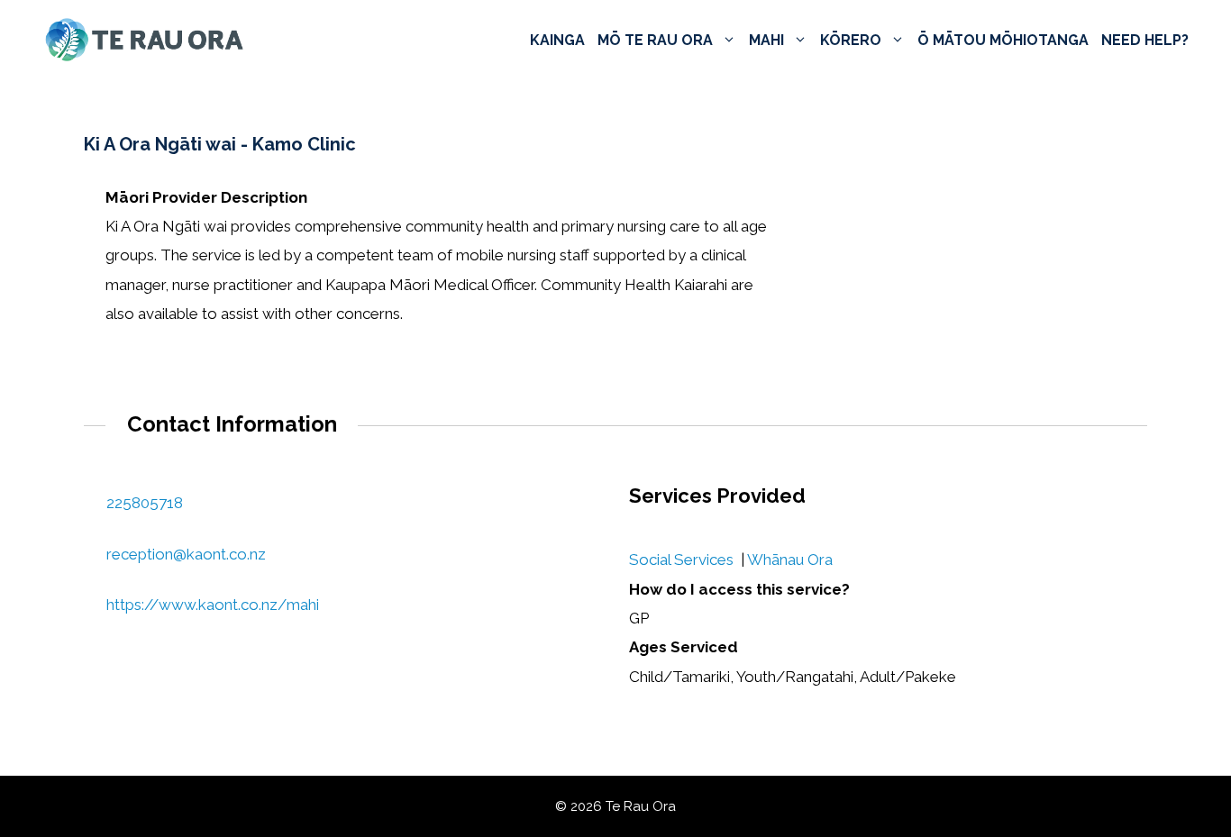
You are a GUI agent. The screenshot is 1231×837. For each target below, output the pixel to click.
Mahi (766, 40)
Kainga (557, 40)
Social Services (681, 559)
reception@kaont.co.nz (186, 554)
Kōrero (850, 40)
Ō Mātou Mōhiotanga (1003, 40)
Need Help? (1145, 40)
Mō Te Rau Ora (655, 40)
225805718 (144, 503)
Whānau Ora (790, 559)
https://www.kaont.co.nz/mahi (212, 605)
